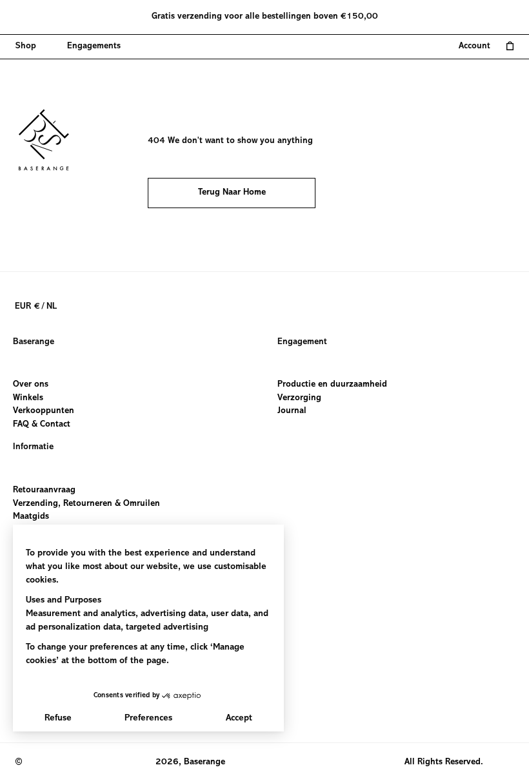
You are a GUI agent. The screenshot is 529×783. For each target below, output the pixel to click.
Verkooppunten (43, 412)
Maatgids (31, 517)
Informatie (33, 447)
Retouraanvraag (44, 490)
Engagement (302, 342)
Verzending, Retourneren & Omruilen (86, 503)
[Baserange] (50, 139)
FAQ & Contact (41, 425)
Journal (291, 412)
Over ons (30, 385)
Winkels (28, 398)
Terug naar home (232, 193)
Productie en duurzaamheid (332, 385)
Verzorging (299, 398)
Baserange (33, 342)
